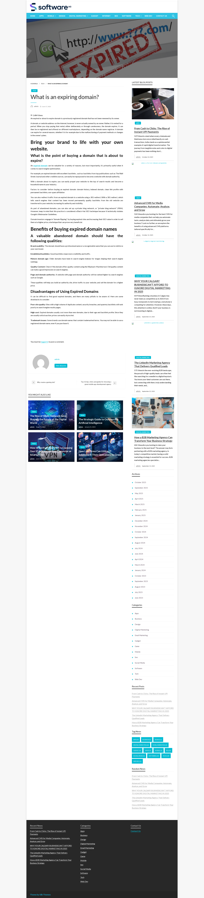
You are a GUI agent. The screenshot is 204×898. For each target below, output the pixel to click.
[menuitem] (32, 16)
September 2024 (141, 537)
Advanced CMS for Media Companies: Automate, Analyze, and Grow (152, 206)
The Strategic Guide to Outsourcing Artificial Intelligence (99, 421)
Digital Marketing (77, 16)
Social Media (140, 663)
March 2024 (139, 565)
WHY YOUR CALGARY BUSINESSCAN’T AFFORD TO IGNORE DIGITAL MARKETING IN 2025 (152, 286)
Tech (137, 16)
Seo (116, 16)
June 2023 (139, 598)
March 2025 (139, 504)
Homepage (34, 83)
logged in (44, 342)
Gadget (94, 16)
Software (126, 16)
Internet (106, 16)
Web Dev (148, 16)
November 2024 (141, 526)
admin (36, 106)
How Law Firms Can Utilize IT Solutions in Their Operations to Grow (100, 453)
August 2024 (140, 543)
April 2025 (139, 499)
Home (32, 16)
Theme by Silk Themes (40, 894)
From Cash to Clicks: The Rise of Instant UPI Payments (152, 130)
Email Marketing (141, 635)
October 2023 (140, 576)
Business (138, 619)
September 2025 (141, 488)
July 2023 (138, 592)
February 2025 (141, 510)
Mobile (51, 16)
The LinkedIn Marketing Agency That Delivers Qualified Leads (152, 364)
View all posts (61, 366)
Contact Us (161, 16)
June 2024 (139, 554)
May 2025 (139, 493)
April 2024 (139, 559)
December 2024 (141, 521)
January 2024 (140, 570)
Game (137, 646)
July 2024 (138, 548)
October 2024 (140, 532)
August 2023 (140, 587)
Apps (41, 16)
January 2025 (140, 515)
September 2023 (141, 581)
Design (62, 16)
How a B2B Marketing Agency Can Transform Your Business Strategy (153, 439)
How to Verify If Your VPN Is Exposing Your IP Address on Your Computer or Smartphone (51, 451)
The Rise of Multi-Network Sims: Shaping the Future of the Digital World (48, 419)
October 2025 (140, 482)
